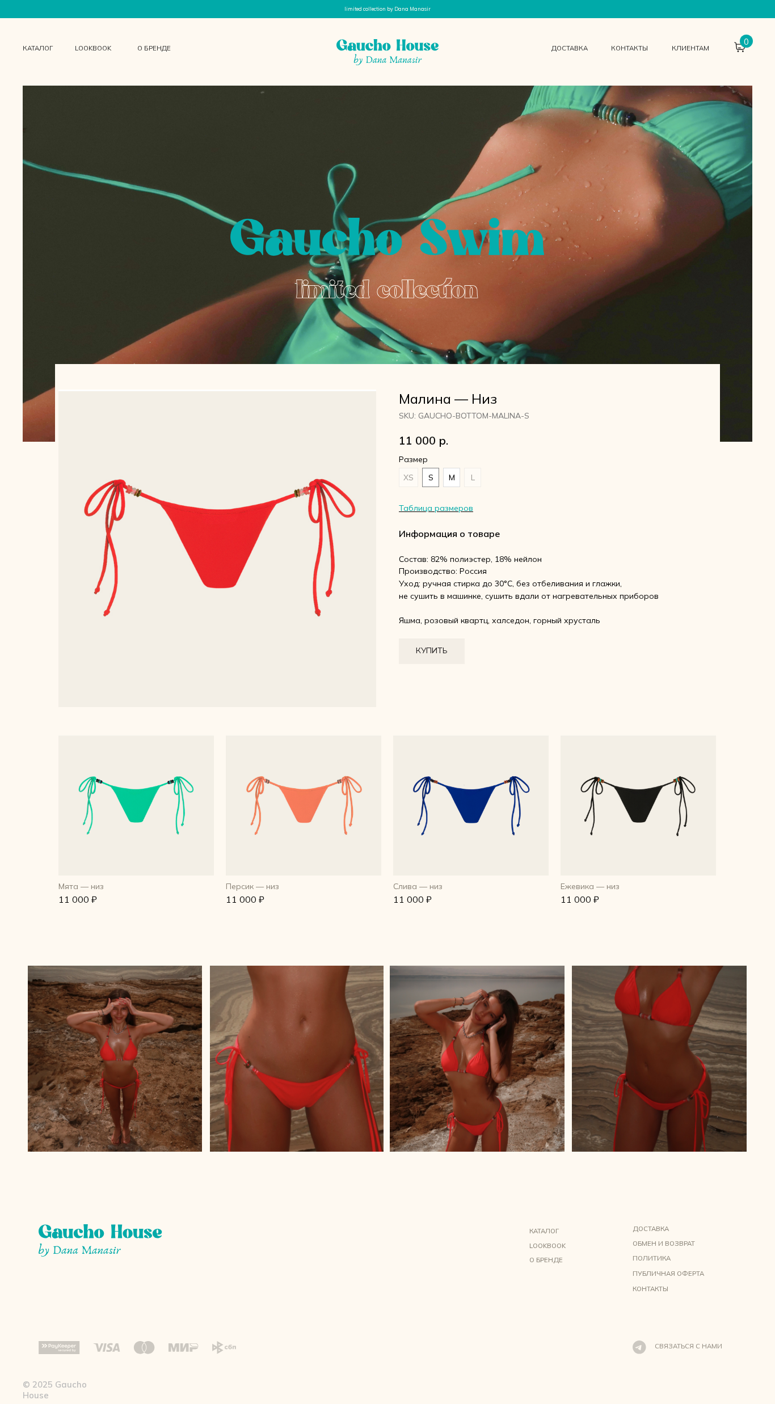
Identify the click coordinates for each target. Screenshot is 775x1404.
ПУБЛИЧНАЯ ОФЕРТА (668, 1274)
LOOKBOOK (93, 48)
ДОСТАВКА (569, 48)
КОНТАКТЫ (650, 1289)
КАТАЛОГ (38, 48)
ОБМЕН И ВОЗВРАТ (664, 1243)
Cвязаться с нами (688, 1346)
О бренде (154, 48)
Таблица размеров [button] (436, 508)
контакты (629, 48)
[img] (136, 805)
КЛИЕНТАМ (690, 48)
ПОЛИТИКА (652, 1258)
